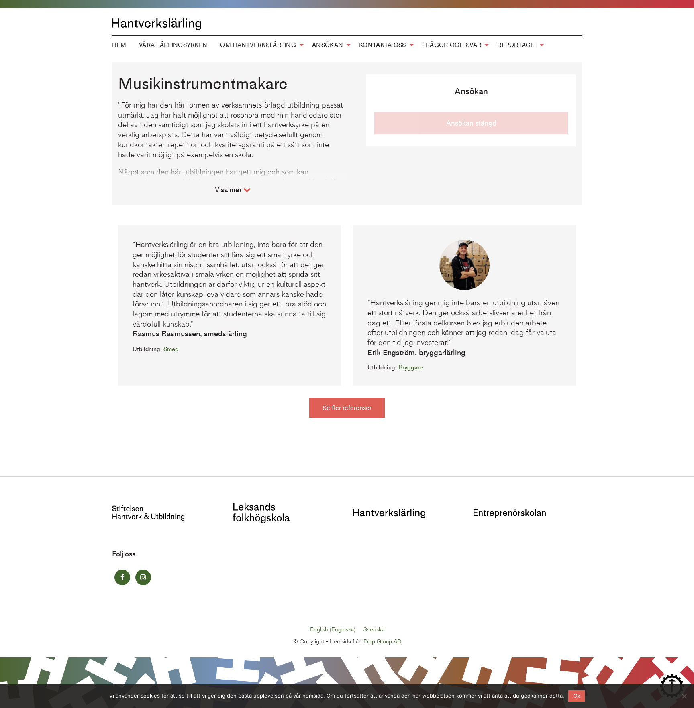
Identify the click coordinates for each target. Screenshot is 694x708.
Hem (119, 45)
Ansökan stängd (471, 123)
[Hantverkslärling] (389, 512)
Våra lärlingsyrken (173, 45)
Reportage (516, 45)
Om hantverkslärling (258, 45)
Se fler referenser (347, 408)
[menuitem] (119, 45)
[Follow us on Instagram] (143, 577)
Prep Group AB (382, 641)
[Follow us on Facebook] (122, 577)
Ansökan (327, 45)
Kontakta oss (382, 45)
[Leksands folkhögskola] (261, 512)
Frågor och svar (452, 45)
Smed (170, 349)
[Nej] (684, 696)
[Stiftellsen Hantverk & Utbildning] (148, 512)
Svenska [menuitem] (373, 629)
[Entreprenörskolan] (510, 512)
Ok (577, 696)
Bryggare (410, 367)
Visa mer (229, 189)
